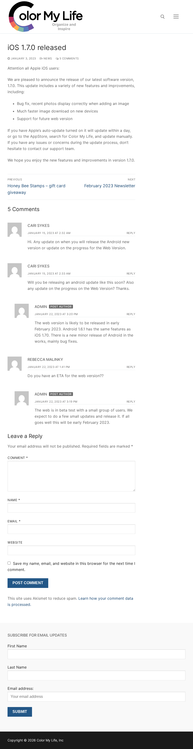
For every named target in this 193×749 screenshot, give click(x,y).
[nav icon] (176, 17)
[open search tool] (163, 17)
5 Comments (69, 58)
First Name (17, 646)
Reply (131, 233)
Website (15, 542)
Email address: (20, 688)
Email (14, 521)
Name (14, 500)
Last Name (17, 667)
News (47, 58)
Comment (18, 458)
